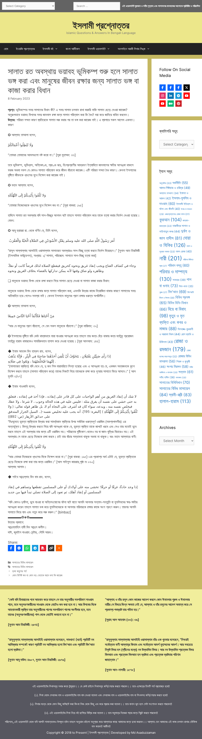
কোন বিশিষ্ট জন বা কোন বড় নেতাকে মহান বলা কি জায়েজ (37, 575)
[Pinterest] (178, 103)
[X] (186, 87)
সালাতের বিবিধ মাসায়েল (22, 562)
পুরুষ (163, 292)
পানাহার (179, 279)
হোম (6, 49)
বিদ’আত (177, 291)
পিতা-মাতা (186, 286)
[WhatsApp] (27, 548)
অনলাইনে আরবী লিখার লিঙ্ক (131, 49)
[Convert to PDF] (43, 548)
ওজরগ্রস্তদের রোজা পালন (177, 214)
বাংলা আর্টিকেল (73, 49)
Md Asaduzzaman (143, 732)
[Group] (178, 87)
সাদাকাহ (181, 377)
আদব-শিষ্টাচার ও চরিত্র (174, 188)
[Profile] (162, 87)
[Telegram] (35, 548)
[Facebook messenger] (19, 548)
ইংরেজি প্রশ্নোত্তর (25, 49)
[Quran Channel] (162, 103)
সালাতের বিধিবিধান (174, 382)
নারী (170, 258)
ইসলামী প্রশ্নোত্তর (101, 25)
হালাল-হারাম (175, 401)
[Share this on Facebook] (11, 548)
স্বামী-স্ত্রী (180, 394)
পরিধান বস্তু (179, 265)
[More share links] (59, 548)
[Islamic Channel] (186, 95)
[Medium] (170, 103)
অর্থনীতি (180, 183)
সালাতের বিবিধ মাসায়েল (22, 566)
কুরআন (170, 219)
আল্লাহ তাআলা (169, 193)
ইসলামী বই (48, 49)
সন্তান (186, 372)
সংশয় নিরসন (177, 366)
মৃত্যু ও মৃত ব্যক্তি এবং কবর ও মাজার (172, 322)
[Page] (170, 87)
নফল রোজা (184, 251)
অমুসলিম (165, 183)
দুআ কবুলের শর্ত (19, 571)
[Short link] (51, 548)
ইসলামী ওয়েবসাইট (97, 49)
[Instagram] (162, 95)
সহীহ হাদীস (167, 377)
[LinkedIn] (170, 95)
